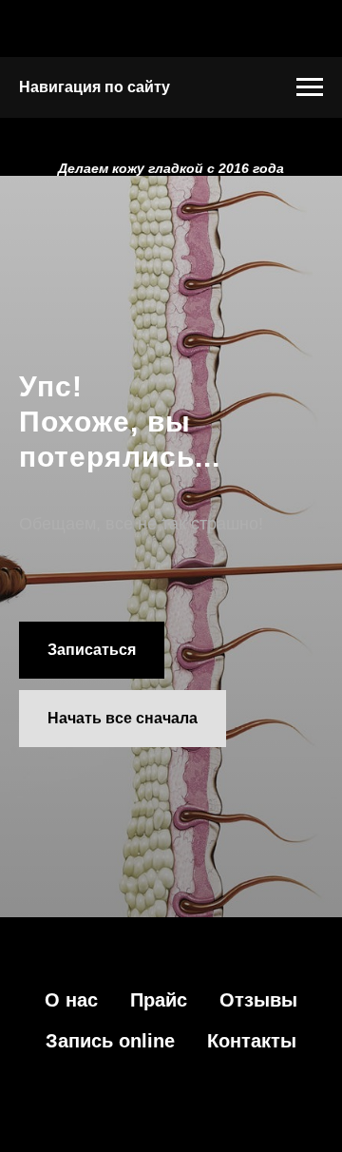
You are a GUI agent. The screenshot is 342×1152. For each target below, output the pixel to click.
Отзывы (258, 999)
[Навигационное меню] (309, 87)
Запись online (110, 1040)
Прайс (158, 999)
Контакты (251, 1040)
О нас (71, 999)
